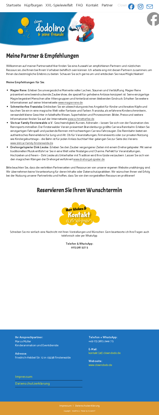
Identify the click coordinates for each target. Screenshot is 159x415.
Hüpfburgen (33, 6)
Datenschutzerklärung (32, 383)
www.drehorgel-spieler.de (89, 159)
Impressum (24, 377)
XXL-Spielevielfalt (59, 6)
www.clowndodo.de (100, 365)
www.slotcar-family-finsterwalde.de (31, 143)
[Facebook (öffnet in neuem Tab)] (131, 7)
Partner (107, 6)
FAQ (79, 6)
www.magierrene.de (70, 102)
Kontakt (92, 6)
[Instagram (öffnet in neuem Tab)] (140, 7)
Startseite (13, 6)
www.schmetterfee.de (81, 119)
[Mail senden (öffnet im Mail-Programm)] (149, 7)
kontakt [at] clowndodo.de (104, 353)
